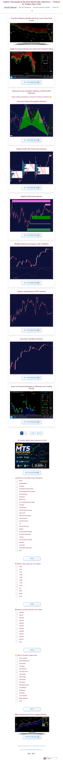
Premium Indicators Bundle (41, 7)
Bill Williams (22, 690)
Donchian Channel (23, 521)
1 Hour (20, 582)
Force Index (22, 545)
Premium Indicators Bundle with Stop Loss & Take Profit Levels (31, 19)
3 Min (20, 569)
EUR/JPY (21, 636)
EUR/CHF (21, 634)
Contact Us (55, 7)
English (48, 758)
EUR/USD (21, 612)
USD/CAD (21, 623)
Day (20, 588)
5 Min (20, 572)
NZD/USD (21, 628)
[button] (11, 32)
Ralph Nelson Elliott (24, 685)
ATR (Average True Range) (25, 539)
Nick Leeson (22, 682)
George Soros (22, 663)
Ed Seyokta (22, 693)
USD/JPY (21, 615)
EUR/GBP (21, 631)
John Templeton (23, 695)
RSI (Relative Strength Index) (26, 488)
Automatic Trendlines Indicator (31, 339)
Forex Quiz (20, 746)
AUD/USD (21, 625)
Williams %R (22, 499)
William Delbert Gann (24, 661)
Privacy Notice (35, 746)
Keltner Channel (23, 518)
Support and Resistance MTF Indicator (31, 291)
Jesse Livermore (23, 658)
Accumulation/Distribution (25, 531)
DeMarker (21, 542)
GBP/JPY (21, 639)
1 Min (20, 566)
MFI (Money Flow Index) (25, 534)
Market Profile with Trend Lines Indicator (31, 149)
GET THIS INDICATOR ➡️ (31, 82)
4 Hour (20, 585)
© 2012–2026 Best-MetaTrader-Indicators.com (31, 749)
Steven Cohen (22, 677)
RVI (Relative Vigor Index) (25, 547)
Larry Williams (22, 687)
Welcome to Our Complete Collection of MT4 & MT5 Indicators (31, 92)
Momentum (22, 497)
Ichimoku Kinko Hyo (24, 526)
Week (20, 591)
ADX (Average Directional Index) (27, 491)
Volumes (21, 537)
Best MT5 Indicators (25, 7)
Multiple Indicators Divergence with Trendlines (31, 244)
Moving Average (23, 494)
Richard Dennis (23, 669)
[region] (31, 34)
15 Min (21, 577)
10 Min (21, 574)
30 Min (21, 580)
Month (20, 593)
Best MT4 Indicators (10, 7)
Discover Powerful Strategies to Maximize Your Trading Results (31, 387)
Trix (20, 523)
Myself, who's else (23, 698)
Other (20, 550)
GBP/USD (21, 617)
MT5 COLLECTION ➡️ (32, 472)
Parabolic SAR (22, 507)
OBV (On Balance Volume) (25, 510)
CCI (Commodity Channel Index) (27, 502)
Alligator (21, 529)
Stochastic (21, 486)
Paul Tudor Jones (23, 671)
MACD (20, 480)
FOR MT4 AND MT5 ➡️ (32, 737)
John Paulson (22, 674)
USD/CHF (21, 620)
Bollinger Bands (23, 483)
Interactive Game (28, 746)
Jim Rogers (22, 666)
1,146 (32, 433)
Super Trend (22, 513)
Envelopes (21, 505)
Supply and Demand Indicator (31, 196)
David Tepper (22, 679)
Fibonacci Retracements (25, 515)
